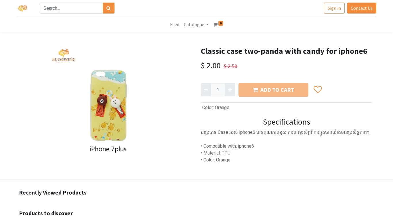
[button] (317, 90)
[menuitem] (175, 24)
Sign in (334, 8)
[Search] (109, 8)
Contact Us (362, 8)
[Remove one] (206, 89)
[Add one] (230, 89)
